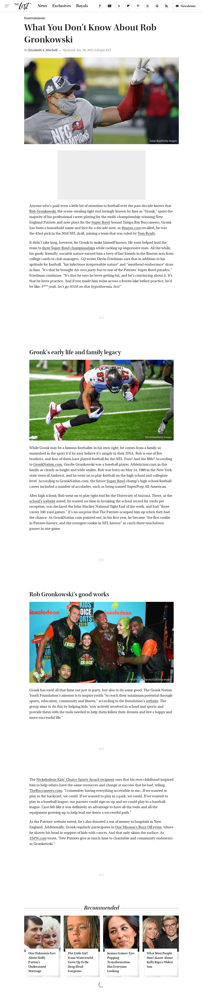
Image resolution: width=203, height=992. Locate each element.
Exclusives (61, 6)
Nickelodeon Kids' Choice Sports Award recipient (75, 780)
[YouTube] (109, 6)
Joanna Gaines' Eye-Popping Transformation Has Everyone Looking (121, 962)
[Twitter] (119, 6)
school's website (42, 501)
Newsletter (188, 6)
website (152, 701)
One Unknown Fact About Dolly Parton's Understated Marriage (42, 962)
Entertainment (34, 18)
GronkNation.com (47, 464)
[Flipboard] (128, 6)
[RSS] (166, 6)
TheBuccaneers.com (45, 791)
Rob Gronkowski (42, 211)
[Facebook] (100, 6)
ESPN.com (37, 838)
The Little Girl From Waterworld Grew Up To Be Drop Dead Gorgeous (80, 962)
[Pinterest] (138, 6)
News (42, 6)
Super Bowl (100, 222)
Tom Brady (146, 233)
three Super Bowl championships (68, 248)
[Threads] (147, 6)
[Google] (157, 6)
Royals (82, 6)
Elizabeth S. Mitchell (43, 50)
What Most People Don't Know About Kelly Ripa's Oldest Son (160, 959)
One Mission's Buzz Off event (138, 827)
